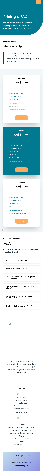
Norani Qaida (21, 397)
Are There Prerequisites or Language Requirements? (20, 277)
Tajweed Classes (22, 403)
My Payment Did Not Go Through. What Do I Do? (19, 297)
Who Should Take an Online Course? (20, 260)
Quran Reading (21, 400)
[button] (21, 260)
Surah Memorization (21, 406)
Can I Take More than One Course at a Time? (20, 287)
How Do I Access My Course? (17, 268)
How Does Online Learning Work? (19, 306)
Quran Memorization (21, 409)
